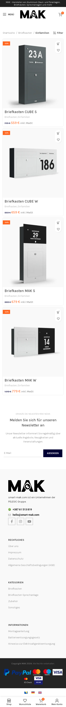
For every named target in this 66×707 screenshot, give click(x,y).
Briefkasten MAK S (20, 291)
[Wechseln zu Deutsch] (33, 692)
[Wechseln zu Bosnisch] (26, 692)
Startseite (9, 32)
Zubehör (13, 601)
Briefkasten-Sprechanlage (23, 595)
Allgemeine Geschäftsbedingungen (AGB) (31, 565)
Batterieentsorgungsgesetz (24, 637)
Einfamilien (24, 117)
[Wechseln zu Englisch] (39, 692)
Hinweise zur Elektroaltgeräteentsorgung (31, 643)
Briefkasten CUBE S (21, 112)
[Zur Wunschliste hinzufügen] (58, 50)
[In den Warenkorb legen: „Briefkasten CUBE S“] (58, 44)
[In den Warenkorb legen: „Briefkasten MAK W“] (58, 312)
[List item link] (33, 509)
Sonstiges (14, 607)
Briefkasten (25, 32)
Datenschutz (15, 558)
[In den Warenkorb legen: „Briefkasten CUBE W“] (58, 133)
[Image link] (26, 485)
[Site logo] (33, 14)
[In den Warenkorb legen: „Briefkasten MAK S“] (58, 222)
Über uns (13, 546)
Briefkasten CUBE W (21, 201)
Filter (60, 32)
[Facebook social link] (11, 521)
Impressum (14, 552)
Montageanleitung (18, 631)
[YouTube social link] (29, 521)
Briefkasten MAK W (20, 380)
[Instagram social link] (20, 521)
